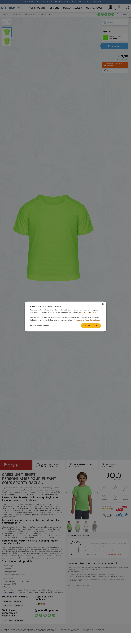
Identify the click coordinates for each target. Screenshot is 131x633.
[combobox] (103, 304)
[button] (39, 325)
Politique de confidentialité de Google (87, 320)
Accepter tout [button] (91, 326)
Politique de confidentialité (86, 312)
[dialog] (65, 317)
